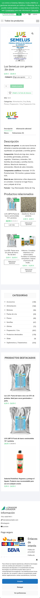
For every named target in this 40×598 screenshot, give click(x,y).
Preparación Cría (29, 104)
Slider (9, 339)
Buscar (19, 14)
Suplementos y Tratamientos (17, 343)
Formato (8, 77)
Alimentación (17, 102)
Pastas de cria (12, 314)
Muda (29, 102)
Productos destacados (15, 334)
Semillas (10, 322)
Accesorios (11, 302)
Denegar (20, 587)
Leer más (12, 225)
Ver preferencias (20, 593)
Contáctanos (10, 10)
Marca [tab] (6, 133)
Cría (24, 102)
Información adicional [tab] (23, 129)
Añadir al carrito (17, 86)
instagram (5, 523)
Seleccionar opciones (28, 223)
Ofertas (9, 326)
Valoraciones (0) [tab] (18, 133)
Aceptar (20, 581)
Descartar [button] (34, 10)
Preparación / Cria (16, 104)
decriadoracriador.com (10, 520)
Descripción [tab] (8, 129)
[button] (37, 560)
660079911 (8, 517)
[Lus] (12, 115)
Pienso (6, 104)
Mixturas (10, 310)
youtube (5, 526)
